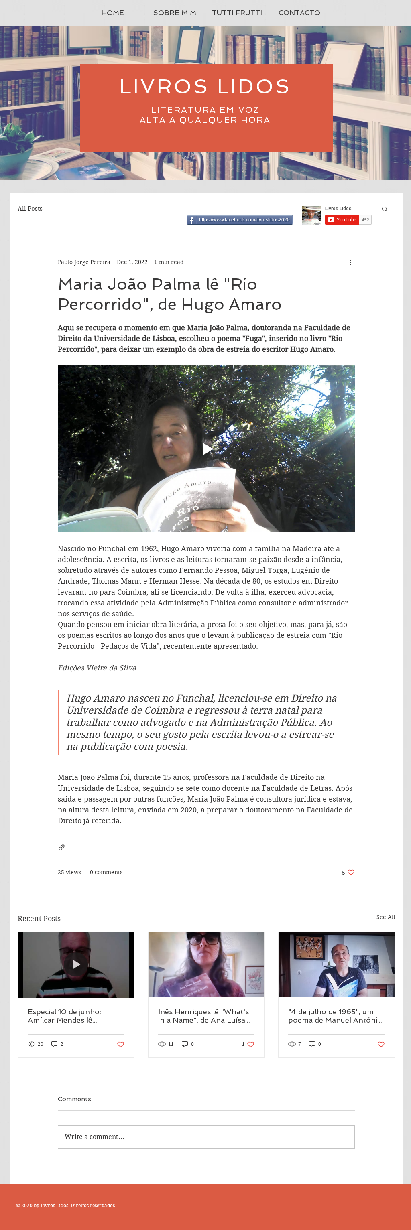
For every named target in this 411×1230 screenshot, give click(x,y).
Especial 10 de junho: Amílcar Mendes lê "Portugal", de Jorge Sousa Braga (76, 1015)
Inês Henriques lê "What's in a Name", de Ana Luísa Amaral (203, 1015)
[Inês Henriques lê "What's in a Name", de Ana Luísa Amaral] (207, 964)
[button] (385, 208)
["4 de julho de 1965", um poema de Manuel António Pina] (337, 964)
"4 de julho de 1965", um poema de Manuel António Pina (335, 1015)
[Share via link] (61, 847)
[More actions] (350, 262)
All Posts (30, 208)
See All (385, 917)
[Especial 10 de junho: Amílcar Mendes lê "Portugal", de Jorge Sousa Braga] (76, 964)
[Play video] (206, 448)
